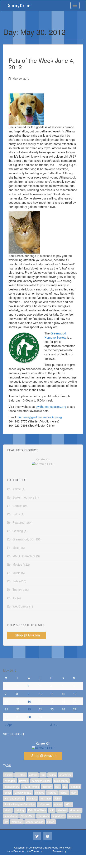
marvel (58, 804)
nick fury (19, 810)
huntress (32, 798)
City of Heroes (31, 786)
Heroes (52, 792)
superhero (58, 816)
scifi (52, 810)
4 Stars (33, 775)
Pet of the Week (37, 810)
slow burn (75, 810)
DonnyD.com (19, 5)
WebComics (20, 606)
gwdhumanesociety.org (51, 406)
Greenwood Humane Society (55, 335)
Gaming (18, 531)
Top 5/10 (18, 589)
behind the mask (41, 780)
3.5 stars (20, 775)
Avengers (10, 780)
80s (43, 775)
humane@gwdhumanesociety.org (40, 417)
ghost (8, 792)
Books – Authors (23, 497)
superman (74, 816)
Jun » (54, 725)
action (52, 775)
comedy (47, 786)
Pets (15, 581)
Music (16, 573)
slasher (62, 810)
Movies (17, 564)
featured (75, 786)
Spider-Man (27, 816)
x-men (50, 822)
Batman (23, 780)
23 (29, 709)
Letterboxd (44, 804)
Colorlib (47, 851)
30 (29, 717)
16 (29, 701)
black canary (12, 786)
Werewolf (16, 822)
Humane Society (14, 798)
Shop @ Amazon (27, 635)
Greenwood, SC (23, 539)
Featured (19, 522)
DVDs (16, 514)
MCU (69, 804)
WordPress (73, 851)
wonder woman (34, 822)
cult (57, 786)
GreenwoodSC (23, 792)
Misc (16, 547)
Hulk (73, 792)
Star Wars (43, 816)
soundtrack (11, 816)
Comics (17, 506)
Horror (63, 792)
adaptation (65, 775)
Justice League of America (20, 804)
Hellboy (39, 792)
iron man (46, 798)
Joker (57, 798)
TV (14, 598)
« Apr (8, 725)
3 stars (8, 775)
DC (65, 786)
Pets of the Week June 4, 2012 (42, 63)
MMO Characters (24, 556)
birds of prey (61, 780)
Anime (17, 489)
